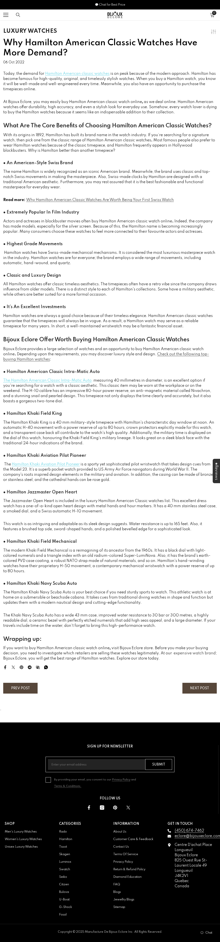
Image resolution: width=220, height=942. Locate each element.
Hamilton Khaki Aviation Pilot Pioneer (46, 464)
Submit (158, 764)
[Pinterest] (21, 667)
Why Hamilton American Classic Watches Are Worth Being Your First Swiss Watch (100, 200)
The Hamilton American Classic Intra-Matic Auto (47, 380)
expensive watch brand (195, 653)
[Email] (38, 667)
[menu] (5, 14)
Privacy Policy (121, 779)
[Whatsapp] (46, 667)
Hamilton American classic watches (77, 74)
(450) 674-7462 (189, 831)
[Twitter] (13, 667)
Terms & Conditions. (67, 786)
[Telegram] (30, 667)
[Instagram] (102, 808)
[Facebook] (5, 667)
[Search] (18, 14)
